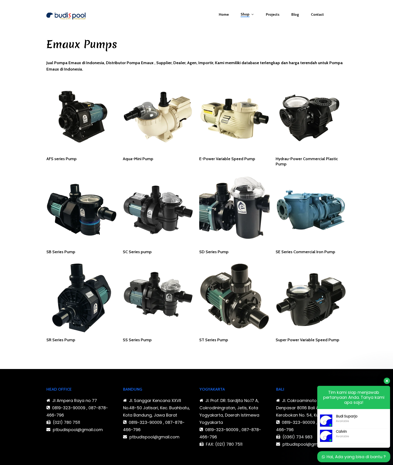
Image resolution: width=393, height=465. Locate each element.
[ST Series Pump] (234, 298)
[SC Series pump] (158, 210)
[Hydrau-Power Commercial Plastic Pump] (311, 116)
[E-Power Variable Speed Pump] (234, 116)
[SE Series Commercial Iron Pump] (311, 210)
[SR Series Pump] (81, 298)
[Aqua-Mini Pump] (158, 116)
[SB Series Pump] (81, 210)
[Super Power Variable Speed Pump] (311, 298)
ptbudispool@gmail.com (78, 429)
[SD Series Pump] (234, 210)
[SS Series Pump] (158, 298)
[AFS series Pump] (81, 116)
